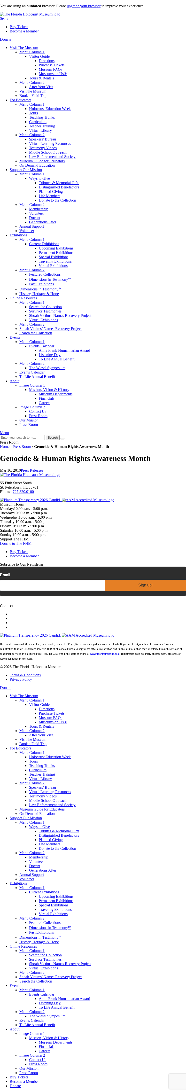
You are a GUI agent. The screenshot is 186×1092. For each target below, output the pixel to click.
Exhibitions (18, 235)
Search (5, 18)
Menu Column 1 (32, 52)
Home (4, 447)
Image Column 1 (32, 385)
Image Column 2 (32, 407)
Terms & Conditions (25, 675)
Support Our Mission (26, 170)
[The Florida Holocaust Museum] (30, 14)
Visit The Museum (24, 48)
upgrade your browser (84, 6)
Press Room (22, 447)
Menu (4, 433)
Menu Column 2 (32, 82)
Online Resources (23, 298)
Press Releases (32, 470)
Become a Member (24, 31)
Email (5, 575)
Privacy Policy (21, 679)
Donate (5, 39)
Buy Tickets (19, 27)
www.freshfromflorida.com (105, 653)
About (14, 381)
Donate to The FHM (15, 543)
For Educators (20, 100)
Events (15, 337)
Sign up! (145, 585)
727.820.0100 (23, 492)
